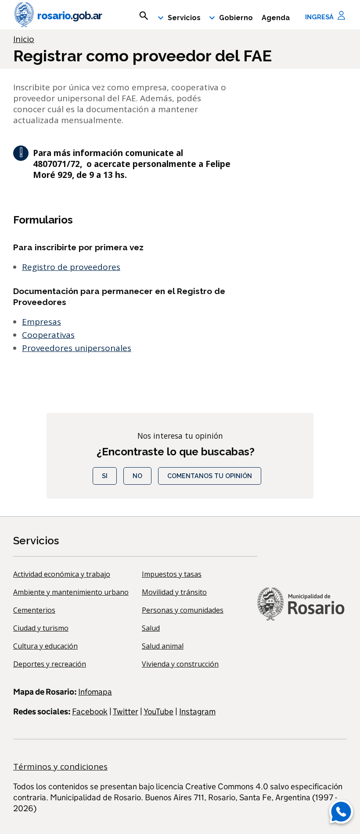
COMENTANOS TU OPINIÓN (209, 475)
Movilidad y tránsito (174, 592)
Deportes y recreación (49, 664)
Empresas (41, 321)
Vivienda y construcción (180, 664)
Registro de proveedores (71, 267)
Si (105, 475)
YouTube (158, 711)
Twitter (125, 711)
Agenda (276, 18)
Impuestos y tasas (172, 574)
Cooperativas (48, 335)
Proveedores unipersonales (76, 348)
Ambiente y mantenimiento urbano (71, 592)
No (137, 475)
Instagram (197, 711)
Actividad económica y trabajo (61, 574)
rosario (69, 15)
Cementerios (34, 610)
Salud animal (163, 646)
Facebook (90, 711)
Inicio (23, 39)
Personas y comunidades (182, 610)
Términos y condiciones (60, 766)
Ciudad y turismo (40, 628)
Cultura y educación (45, 646)
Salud (151, 628)
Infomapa (95, 692)
